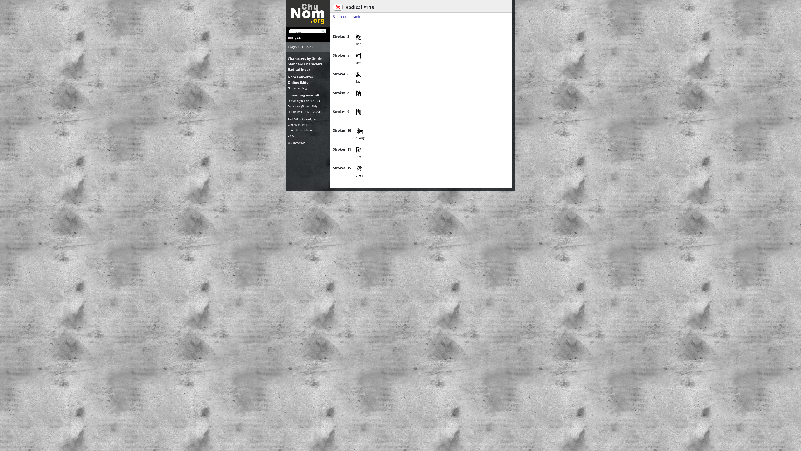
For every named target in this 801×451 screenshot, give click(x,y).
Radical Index (299, 69)
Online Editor (299, 82)
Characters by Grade (305, 58)
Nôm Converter (300, 77)
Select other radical (348, 16)
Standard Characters (305, 64)
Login (292, 47)
